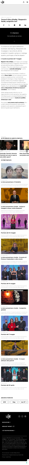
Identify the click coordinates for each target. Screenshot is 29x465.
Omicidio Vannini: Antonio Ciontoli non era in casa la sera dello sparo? (8, 155)
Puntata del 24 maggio (8, 233)
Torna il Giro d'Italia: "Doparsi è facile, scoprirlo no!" (13, 20)
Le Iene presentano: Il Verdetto (11, 182)
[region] (14, 10)
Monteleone (23, 151)
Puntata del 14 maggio (8, 283)
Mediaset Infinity (7, 426)
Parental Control (5, 454)
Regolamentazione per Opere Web (16, 454)
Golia (1, 151)
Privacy (3, 456)
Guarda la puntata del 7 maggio (12, 59)
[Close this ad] (28, 460)
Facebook (19, 416)
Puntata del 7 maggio (8, 334)
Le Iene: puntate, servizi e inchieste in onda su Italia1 (2, 2)
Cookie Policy (8, 456)
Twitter (22, 416)
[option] (14, 424)
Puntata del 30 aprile (7, 385)
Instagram (25, 416)
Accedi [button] (23, 2)
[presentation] (2, 147)
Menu (27, 2)
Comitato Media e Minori (15, 452)
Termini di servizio (5, 452)
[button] (14, 2)
